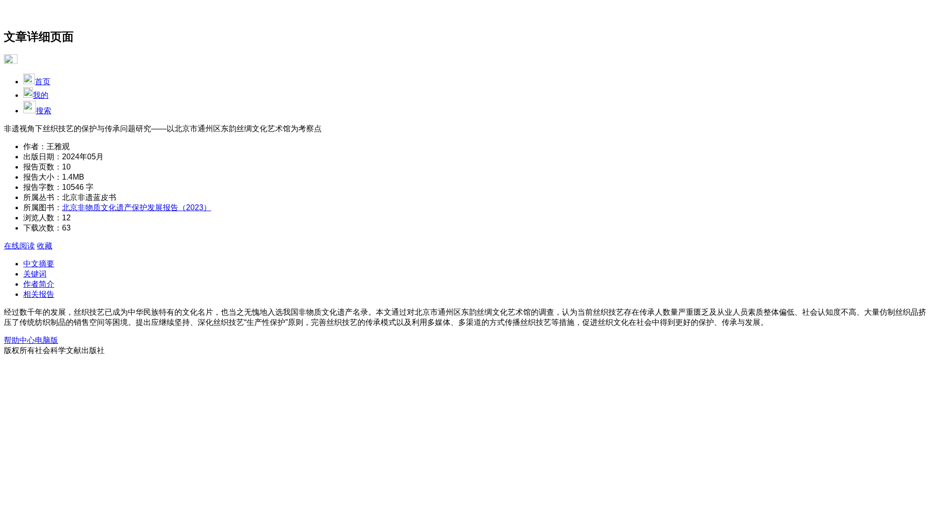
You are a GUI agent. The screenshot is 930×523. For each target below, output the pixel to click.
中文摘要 (38, 264)
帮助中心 (19, 340)
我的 (40, 95)
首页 (42, 81)
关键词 (34, 274)
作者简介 (38, 284)
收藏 (44, 246)
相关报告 (38, 294)
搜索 (43, 111)
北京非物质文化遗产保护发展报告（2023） (136, 207)
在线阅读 (19, 246)
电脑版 (46, 340)
